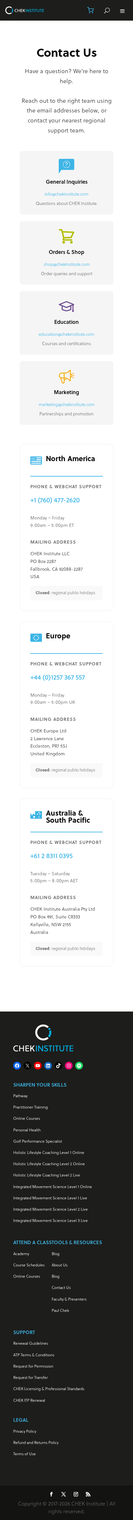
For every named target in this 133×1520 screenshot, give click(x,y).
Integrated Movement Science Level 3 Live (50, 1220)
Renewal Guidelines (30, 1343)
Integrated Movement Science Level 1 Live (50, 1198)
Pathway (20, 1096)
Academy (21, 1253)
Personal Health (27, 1130)
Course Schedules (29, 1265)
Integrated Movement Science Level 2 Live (50, 1209)
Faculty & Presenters (69, 1299)
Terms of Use (24, 1454)
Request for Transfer (30, 1377)
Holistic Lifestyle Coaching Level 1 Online (48, 1152)
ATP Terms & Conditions (33, 1355)
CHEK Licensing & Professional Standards (48, 1388)
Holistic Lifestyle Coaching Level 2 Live (46, 1175)
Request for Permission (33, 1366)
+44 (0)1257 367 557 (57, 677)
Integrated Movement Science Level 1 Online (52, 1186)
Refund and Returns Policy (35, 1442)
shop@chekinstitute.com (67, 264)
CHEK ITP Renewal (29, 1400)
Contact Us (61, 1287)
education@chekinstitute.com (66, 334)
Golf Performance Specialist (37, 1141)
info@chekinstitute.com (66, 194)
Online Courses (26, 1118)
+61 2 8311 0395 (51, 855)
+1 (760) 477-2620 (55, 500)
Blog (55, 1253)
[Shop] (90, 10)
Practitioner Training (30, 1107)
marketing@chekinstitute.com (67, 404)
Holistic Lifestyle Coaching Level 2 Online (49, 1164)
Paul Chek (60, 1310)
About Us (59, 1265)
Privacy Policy (24, 1431)
